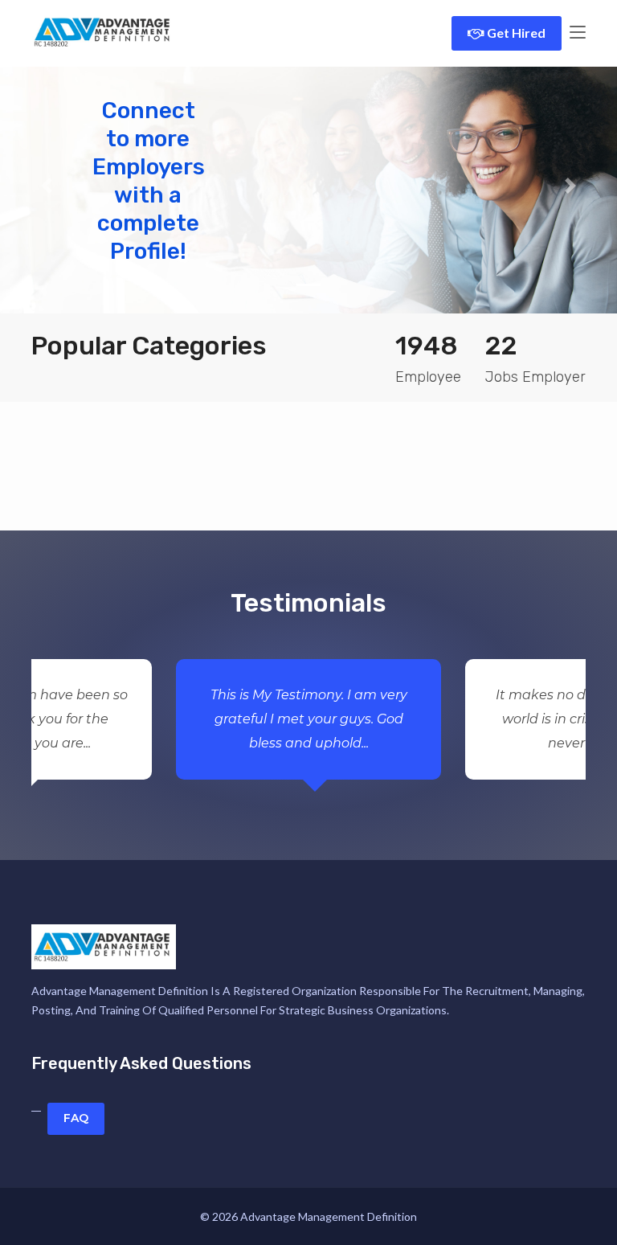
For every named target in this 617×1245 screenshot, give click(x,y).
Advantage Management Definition (328, 1216)
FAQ (75, 1118)
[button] (46, 185)
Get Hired (514, 32)
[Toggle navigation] (578, 33)
